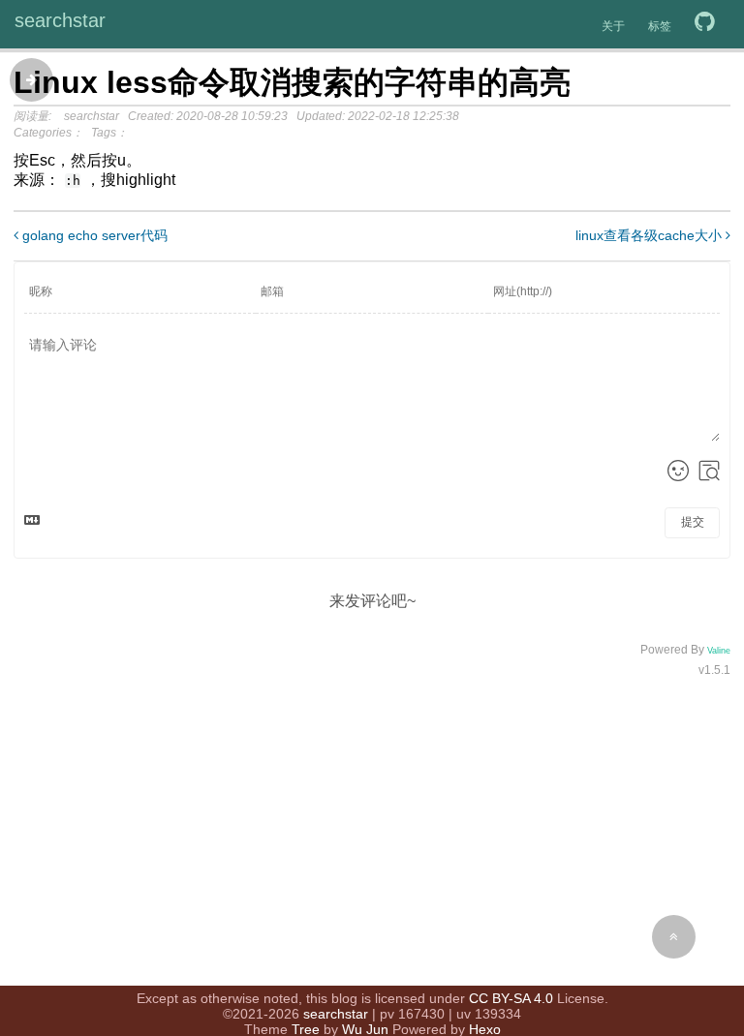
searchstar (60, 20)
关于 (613, 26)
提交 (692, 522)
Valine (718, 650)
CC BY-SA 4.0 (511, 998)
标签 (659, 26)
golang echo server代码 (93, 235)
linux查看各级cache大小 (650, 235)
